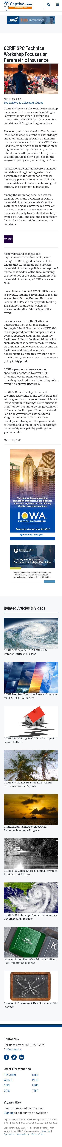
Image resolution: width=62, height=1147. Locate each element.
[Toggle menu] (57, 4)
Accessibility (23, 1134)
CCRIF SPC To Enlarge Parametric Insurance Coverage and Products (31, 917)
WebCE (8, 1080)
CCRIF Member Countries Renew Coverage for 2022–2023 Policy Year (30, 696)
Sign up (9, 1112)
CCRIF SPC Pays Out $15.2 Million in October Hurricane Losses (26, 652)
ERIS (35, 1074)
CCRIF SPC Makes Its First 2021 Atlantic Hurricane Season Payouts (28, 784)
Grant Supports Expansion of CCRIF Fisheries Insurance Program (26, 828)
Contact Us (14, 1049)
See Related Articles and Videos (23, 102)
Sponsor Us (9, 1134)
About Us (46, 1131)
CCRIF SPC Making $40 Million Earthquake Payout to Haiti (30, 740)
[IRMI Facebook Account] (6, 1057)
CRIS (7, 1090)
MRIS (35, 1085)
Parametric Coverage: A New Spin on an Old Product (30, 1005)
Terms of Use (37, 1134)
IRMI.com (10, 1074)
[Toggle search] (48, 4)
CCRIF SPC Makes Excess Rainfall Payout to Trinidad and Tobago (30, 872)
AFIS (7, 1085)
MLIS (35, 1080)
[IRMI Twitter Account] (14, 1057)
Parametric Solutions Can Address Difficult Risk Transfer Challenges (30, 961)
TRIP (35, 1090)
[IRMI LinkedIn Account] (21, 1057)
